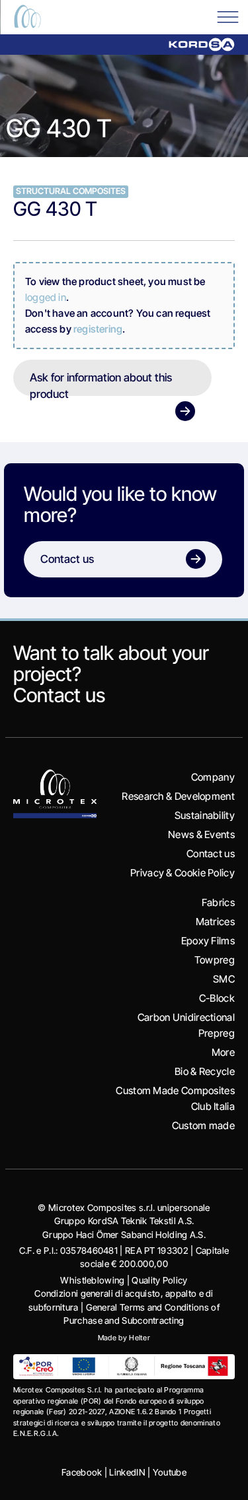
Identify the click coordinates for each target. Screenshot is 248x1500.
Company (213, 777)
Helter (139, 1337)
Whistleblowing (92, 1280)
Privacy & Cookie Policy (182, 872)
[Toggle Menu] (227, 16)
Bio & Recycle (205, 1071)
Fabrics (218, 902)
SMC (224, 979)
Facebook (82, 1472)
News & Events (201, 834)
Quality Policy (159, 1280)
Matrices (215, 921)
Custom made (203, 1125)
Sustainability (205, 815)
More (223, 1052)
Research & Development (178, 796)
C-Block (217, 998)
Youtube (169, 1472)
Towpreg (214, 960)
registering (97, 329)
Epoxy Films (208, 940)
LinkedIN (127, 1472)
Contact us (59, 695)
